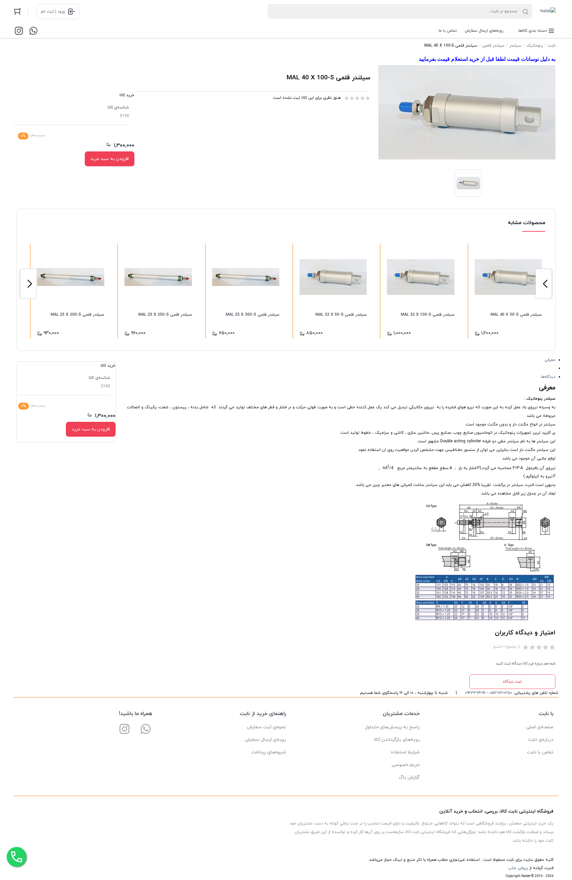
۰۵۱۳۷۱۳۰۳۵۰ (500, 693)
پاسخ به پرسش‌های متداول (392, 727)
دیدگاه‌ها (548, 377)
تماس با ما (448, 30)
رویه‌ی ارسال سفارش (265, 740)
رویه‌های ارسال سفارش (484, 30)
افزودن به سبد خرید (109, 159)
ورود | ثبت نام (53, 11)
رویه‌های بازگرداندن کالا (397, 740)
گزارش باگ (409, 777)
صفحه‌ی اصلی (539, 727)
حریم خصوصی (406, 765)
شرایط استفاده (405, 752)
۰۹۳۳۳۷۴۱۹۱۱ (475, 693)
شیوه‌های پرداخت (268, 752)
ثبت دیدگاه (512, 681)
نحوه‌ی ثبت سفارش (266, 727)
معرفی (550, 360)
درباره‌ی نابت (540, 740)
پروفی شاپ (518, 868)
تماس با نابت (540, 752)
